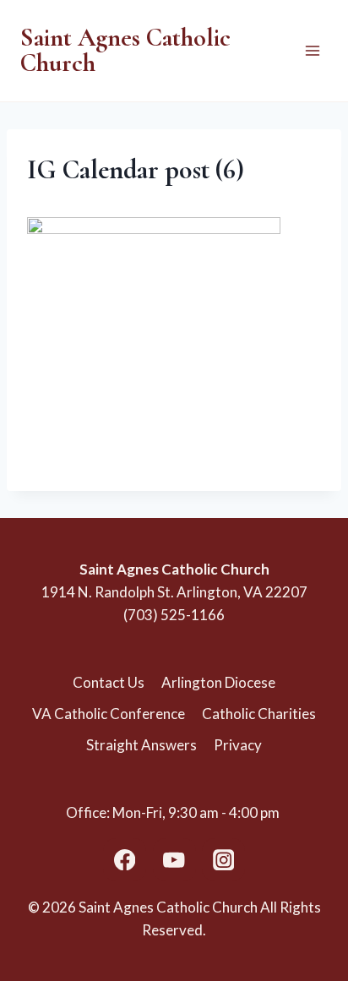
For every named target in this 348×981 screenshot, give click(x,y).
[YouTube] (174, 859)
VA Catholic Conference (108, 713)
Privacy (238, 745)
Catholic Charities (259, 713)
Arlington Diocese (218, 682)
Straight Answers (141, 745)
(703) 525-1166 (174, 615)
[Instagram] (223, 859)
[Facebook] (124, 859)
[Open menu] (312, 50)
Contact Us (108, 682)
